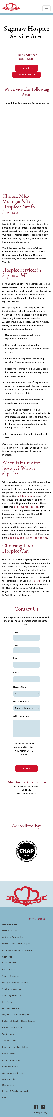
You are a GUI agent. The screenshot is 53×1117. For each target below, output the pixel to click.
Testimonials (8, 1034)
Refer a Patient (36, 918)
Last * (16, 645)
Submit (26, 768)
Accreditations (9, 1040)
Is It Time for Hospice (12, 937)
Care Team (7, 1002)
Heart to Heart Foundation (15, 1047)
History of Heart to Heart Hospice (18, 1021)
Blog (4, 1098)
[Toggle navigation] (46, 8)
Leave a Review (26, 74)
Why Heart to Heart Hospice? (16, 1014)
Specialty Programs (11, 995)
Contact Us (26, 68)
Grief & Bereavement (12, 989)
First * (16, 632)
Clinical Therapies (10, 976)
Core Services (9, 969)
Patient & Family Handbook (15, 1091)
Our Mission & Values (12, 1027)
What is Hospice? (10, 931)
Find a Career (8, 1054)
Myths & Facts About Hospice (16, 944)
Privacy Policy (40, 1113)
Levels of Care (9, 963)
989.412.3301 (26, 59)
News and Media (10, 1067)
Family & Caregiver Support (15, 982)
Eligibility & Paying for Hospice (17, 950)
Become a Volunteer (11, 1060)
